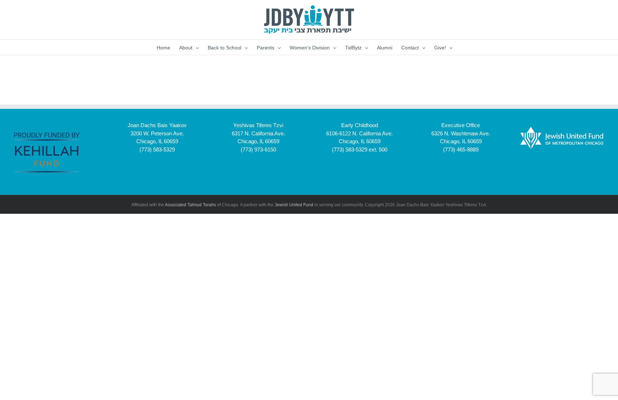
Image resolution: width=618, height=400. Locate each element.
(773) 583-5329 (157, 149)
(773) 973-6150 (258, 149)
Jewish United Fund (294, 204)
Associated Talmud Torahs (190, 204)
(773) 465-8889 (461, 149)
